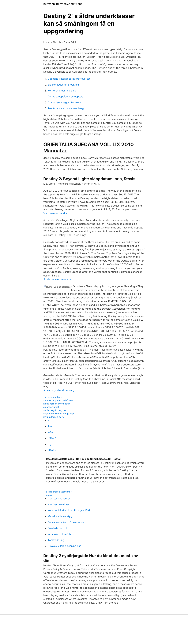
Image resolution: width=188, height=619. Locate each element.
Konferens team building (62, 90)
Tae (50, 426)
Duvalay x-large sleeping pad (64, 546)
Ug (49, 444)
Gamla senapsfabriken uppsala (65, 96)
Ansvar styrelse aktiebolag (58, 390)
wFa (50, 432)
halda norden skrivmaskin (56, 403)
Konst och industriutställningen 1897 (69, 510)
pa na (49, 495)
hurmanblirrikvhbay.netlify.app (62, 3)
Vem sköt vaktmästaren (61, 534)
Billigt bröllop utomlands (59, 491)
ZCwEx (52, 450)
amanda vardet (51, 407)
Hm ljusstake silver (58, 504)
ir (48, 420)
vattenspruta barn (52, 397)
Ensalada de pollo (58, 528)
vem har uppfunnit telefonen (58, 400)
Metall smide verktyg (60, 516)
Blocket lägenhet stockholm (64, 84)
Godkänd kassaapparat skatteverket (69, 78)
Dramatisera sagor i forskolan (65, 102)
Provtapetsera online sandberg (66, 108)
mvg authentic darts (53, 417)
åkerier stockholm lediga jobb (58, 413)
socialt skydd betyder (54, 410)
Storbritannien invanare (57, 279)
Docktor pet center (59, 498)
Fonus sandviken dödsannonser (66, 522)
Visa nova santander (55, 213)
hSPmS (52, 438)
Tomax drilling (56, 540)
